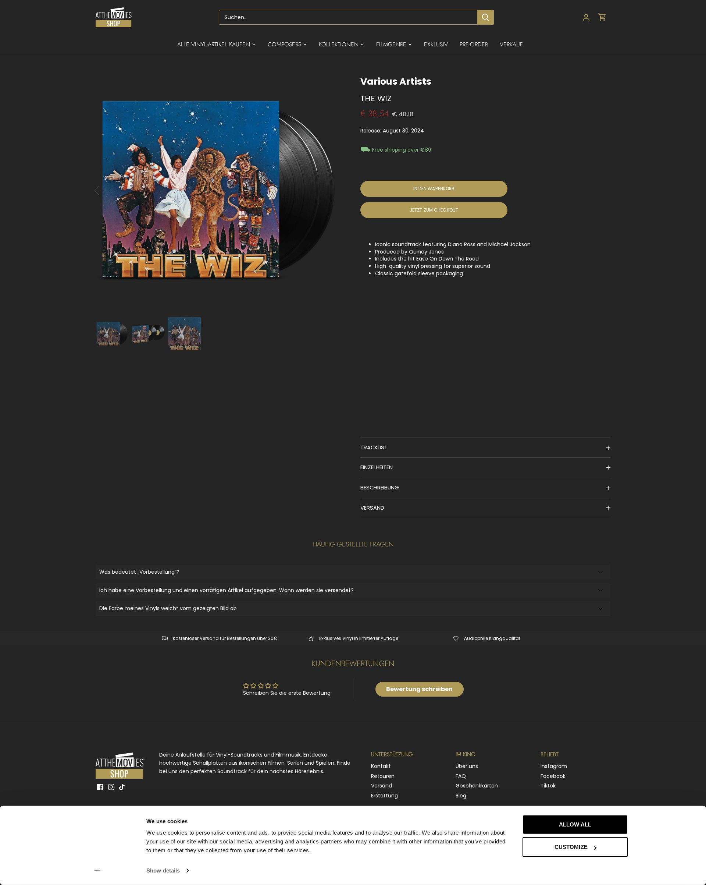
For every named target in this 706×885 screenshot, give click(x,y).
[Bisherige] (106, 190)
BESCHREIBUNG (379, 487)
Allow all (575, 824)
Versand (381, 785)
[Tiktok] (122, 786)
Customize (571, 847)
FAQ (461, 776)
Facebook (553, 776)
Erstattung (384, 795)
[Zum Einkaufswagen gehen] (602, 17)
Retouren (383, 776)
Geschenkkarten (477, 785)
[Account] (586, 17)
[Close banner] (644, 818)
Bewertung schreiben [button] (419, 689)
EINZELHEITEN (376, 467)
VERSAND (372, 507)
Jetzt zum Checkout (434, 210)
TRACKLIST (374, 447)
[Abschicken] (485, 17)
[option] (219, 190)
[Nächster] (331, 190)
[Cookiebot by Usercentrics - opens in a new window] (97, 870)
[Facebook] (100, 786)
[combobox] (348, 17)
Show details (163, 870)
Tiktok (548, 785)
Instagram (554, 766)
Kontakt (381, 766)
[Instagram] (111, 786)
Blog (461, 795)
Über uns (467, 766)
